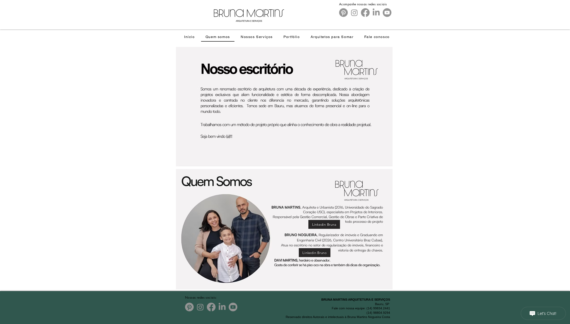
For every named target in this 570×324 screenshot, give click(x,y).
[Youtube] (387, 12)
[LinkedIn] (376, 12)
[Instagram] (354, 12)
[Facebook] (365, 12)
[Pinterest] (343, 12)
